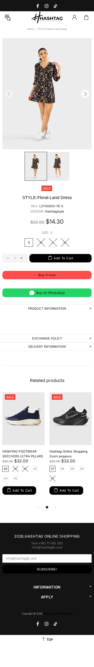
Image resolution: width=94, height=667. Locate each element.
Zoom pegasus (60, 456)
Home (30, 28)
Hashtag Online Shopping (47, 17)
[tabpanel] (23, 448)
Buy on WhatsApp (50, 293)
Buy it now (47, 275)
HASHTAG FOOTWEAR (19, 451)
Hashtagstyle (54, 211)
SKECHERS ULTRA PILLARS (22, 456)
